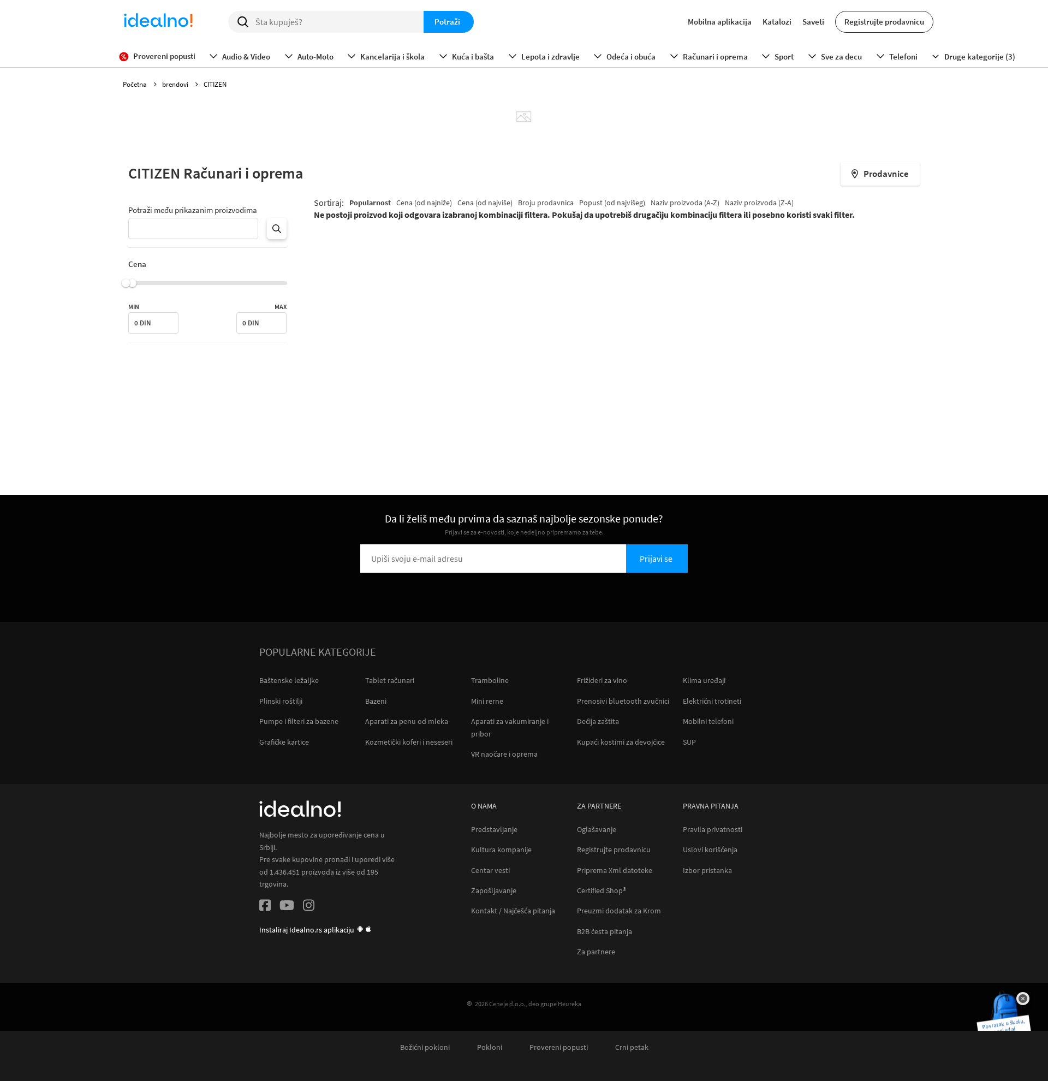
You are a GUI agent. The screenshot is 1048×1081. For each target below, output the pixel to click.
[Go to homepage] (158, 22)
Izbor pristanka (707, 870)
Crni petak (631, 1047)
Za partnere (596, 952)
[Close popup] (1022, 998)
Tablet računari (389, 680)
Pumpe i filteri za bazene (298, 721)
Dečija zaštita (598, 721)
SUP (689, 742)
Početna (135, 84)
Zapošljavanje (493, 890)
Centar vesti (490, 870)
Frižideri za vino (602, 680)
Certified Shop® (601, 890)
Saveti (813, 21)
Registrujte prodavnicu (884, 21)
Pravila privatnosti (712, 829)
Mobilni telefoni (708, 721)
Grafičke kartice (284, 742)
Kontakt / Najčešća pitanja (513, 911)
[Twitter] (286, 907)
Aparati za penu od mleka (406, 721)
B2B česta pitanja (604, 931)
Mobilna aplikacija (720, 21)
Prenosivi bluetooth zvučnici (623, 701)
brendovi (176, 84)
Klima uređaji (704, 680)
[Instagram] (308, 907)
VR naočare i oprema (504, 754)
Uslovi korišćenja (710, 849)
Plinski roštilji (280, 701)
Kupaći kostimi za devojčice (621, 742)
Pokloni (489, 1047)
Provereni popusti (558, 1047)
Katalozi (777, 21)
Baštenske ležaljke (289, 680)
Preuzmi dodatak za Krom (619, 911)
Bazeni (375, 701)
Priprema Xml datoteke (614, 870)
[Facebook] (265, 907)
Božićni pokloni (425, 1047)
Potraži (447, 21)
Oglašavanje (596, 829)
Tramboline (490, 680)
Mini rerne (487, 701)
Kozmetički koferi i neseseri (408, 742)
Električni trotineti (712, 701)
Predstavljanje (494, 829)
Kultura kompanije (501, 849)
